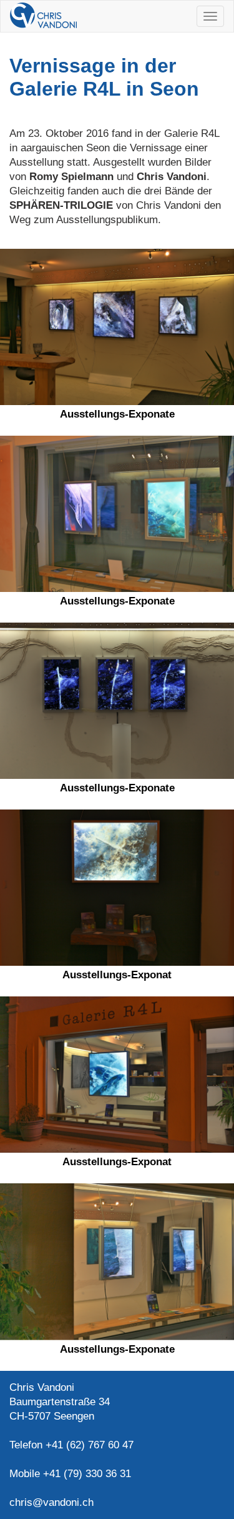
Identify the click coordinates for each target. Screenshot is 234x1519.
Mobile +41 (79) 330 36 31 (70, 1474)
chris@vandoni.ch (51, 1502)
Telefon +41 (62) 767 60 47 (71, 1445)
